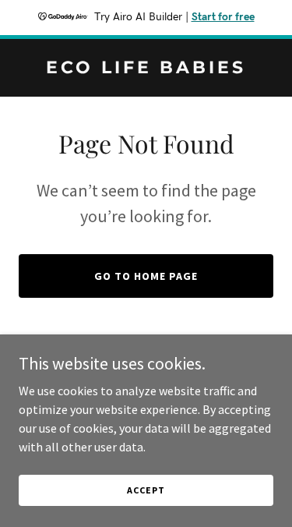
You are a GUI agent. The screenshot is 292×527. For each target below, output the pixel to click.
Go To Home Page (146, 276)
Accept (145, 490)
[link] (146, 68)
